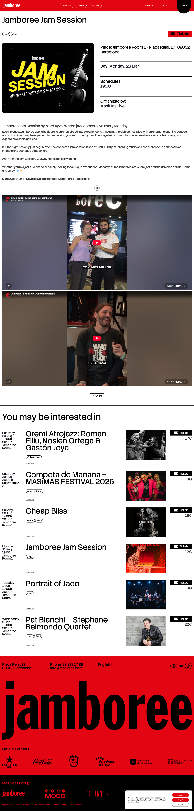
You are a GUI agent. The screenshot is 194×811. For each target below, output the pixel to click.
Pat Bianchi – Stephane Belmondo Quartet (67, 623)
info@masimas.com (66, 668)
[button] (97, 395)
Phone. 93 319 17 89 (66, 664)
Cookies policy (60, 805)
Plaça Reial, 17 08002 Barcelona (16, 666)
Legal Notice (7, 805)
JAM (6, 34)
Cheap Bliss (46, 511)
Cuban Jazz (33, 457)
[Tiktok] (188, 666)
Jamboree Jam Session (66, 547)
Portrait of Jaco (52, 583)
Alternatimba (34, 491)
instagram (97, 188)
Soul (39, 520)
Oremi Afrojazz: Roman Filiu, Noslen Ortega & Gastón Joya (66, 441)
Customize (180, 804)
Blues (30, 520)
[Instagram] (173, 666)
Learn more (30, 463)
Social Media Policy (42, 805)
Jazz (15, 34)
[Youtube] (181, 666)
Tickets (183, 33)
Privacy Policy (23, 805)
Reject (180, 800)
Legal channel (77, 805)
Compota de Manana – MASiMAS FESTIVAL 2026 (70, 478)
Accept (180, 795)
